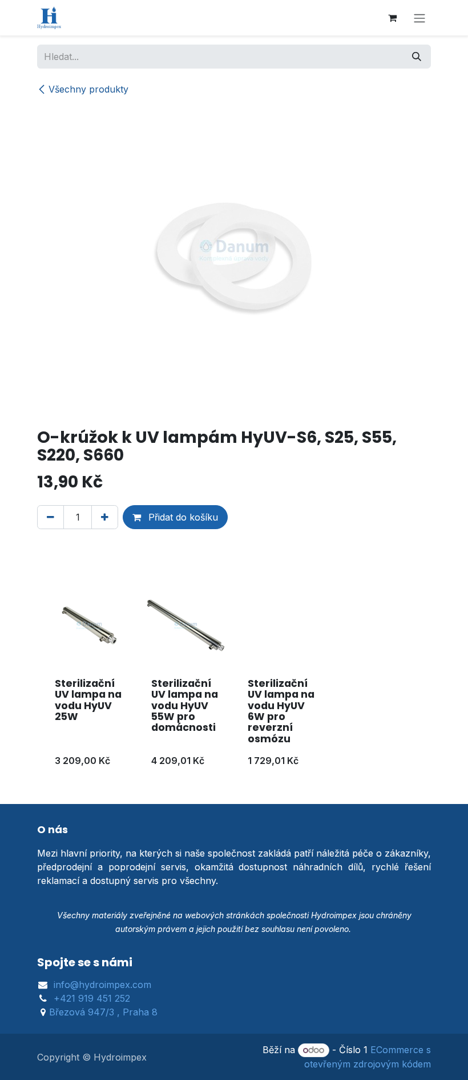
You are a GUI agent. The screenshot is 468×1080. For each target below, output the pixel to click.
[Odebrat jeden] (50, 517)
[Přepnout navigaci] (419, 18)
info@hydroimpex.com (102, 984)
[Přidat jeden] (104, 517)
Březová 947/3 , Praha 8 (103, 1012)
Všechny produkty (88, 89)
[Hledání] (416, 57)
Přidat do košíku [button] (182, 517)
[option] (234, 679)
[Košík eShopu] (392, 17)
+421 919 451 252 (92, 998)
